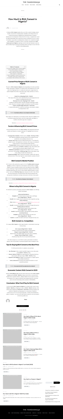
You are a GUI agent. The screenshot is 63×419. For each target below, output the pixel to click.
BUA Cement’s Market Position (16, 71)
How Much (27, 4)
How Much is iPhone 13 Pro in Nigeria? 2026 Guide (31, 333)
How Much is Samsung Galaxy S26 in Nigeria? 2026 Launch (33, 349)
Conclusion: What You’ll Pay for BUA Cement (16, 77)
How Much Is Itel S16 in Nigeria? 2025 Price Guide (16, 394)
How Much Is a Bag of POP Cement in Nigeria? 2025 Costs (25, 183)
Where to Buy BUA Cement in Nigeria (16, 72)
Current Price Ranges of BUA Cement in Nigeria (16, 68)
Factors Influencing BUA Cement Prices (16, 69)
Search (57, 382)
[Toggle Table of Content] (24, 67)
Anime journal (38, 4)
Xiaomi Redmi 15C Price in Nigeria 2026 (52, 401)
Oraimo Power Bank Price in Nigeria (52, 390)
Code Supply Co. (35, 415)
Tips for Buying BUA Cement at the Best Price (16, 75)
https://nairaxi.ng (35, 202)
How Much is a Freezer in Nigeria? (32, 379)
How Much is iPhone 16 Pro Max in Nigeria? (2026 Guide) (32, 317)
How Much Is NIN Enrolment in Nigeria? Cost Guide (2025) (18, 364)
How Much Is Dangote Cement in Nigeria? (24, 122)
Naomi (25, 299)
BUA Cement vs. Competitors (16, 73)
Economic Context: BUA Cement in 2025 (16, 76)
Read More (26, 341)
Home (23, 4)
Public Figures (32, 4)
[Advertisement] (22, 57)
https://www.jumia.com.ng (21, 202)
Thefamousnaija (28, 352)
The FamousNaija (31, 2)
